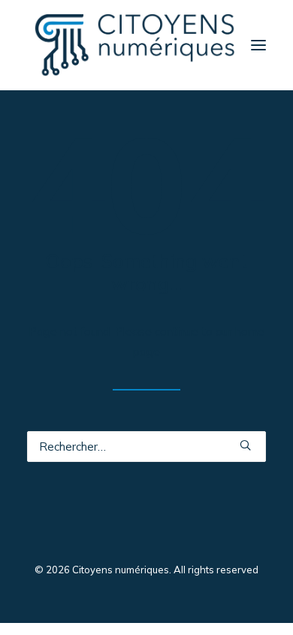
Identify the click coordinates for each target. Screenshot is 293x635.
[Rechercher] (146, 446)
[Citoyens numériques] (134, 45)
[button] (258, 45)
